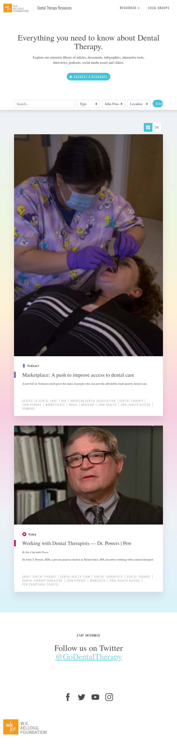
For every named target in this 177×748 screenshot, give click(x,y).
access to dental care (39, 401)
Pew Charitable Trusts (40, 584)
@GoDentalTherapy (88, 656)
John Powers (32, 404)
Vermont (28, 408)
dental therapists (108, 576)
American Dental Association (93, 401)
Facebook (68, 697)
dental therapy (131, 401)
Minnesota (98, 580)
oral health (107, 404)
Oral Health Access (135, 404)
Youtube (95, 697)
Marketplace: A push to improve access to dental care (78, 374)
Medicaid (87, 404)
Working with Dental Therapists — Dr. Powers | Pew (76, 543)
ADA (63, 401)
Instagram (109, 697)
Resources (129, 8)
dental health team (75, 576)
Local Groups (158, 8)
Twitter (81, 697)
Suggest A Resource (90, 76)
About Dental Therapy (39, 576)
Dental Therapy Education (42, 580)
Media (73, 404)
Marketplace (55, 404)
